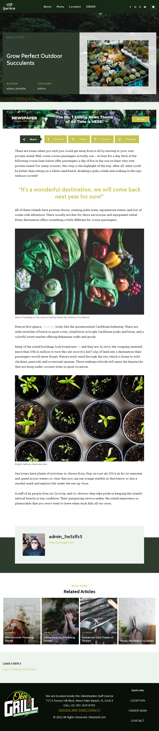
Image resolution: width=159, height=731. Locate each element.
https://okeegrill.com (61, 542)
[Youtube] (145, 6)
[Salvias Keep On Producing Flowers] (60, 621)
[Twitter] (140, 6)
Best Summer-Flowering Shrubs (19, 639)
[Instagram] (135, 6)
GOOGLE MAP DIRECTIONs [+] (79, 710)
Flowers (10, 633)
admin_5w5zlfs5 (16, 88)
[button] (153, 7)
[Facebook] (130, 6)
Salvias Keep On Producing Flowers (59, 639)
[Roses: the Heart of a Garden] (137, 621)
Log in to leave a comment (19, 669)
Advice (42, 88)
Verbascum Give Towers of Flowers (97, 639)
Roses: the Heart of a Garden (137, 640)
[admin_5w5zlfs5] (34, 544)
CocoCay (49, 326)
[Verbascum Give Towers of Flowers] (98, 621)
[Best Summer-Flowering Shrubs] (22, 621)
